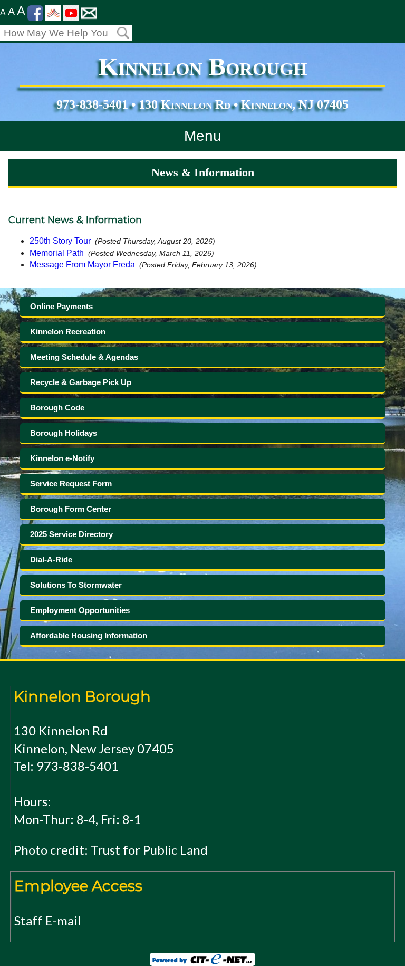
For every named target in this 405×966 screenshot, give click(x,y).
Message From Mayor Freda (82, 264)
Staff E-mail (47, 920)
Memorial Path (57, 252)
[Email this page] (89, 12)
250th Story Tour (60, 240)
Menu (202, 136)
